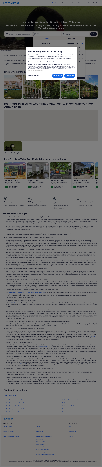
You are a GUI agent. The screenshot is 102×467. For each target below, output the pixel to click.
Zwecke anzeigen (34, 75)
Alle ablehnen (57, 75)
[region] (51, 63)
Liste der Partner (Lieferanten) (35, 70)
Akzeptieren (70, 75)
